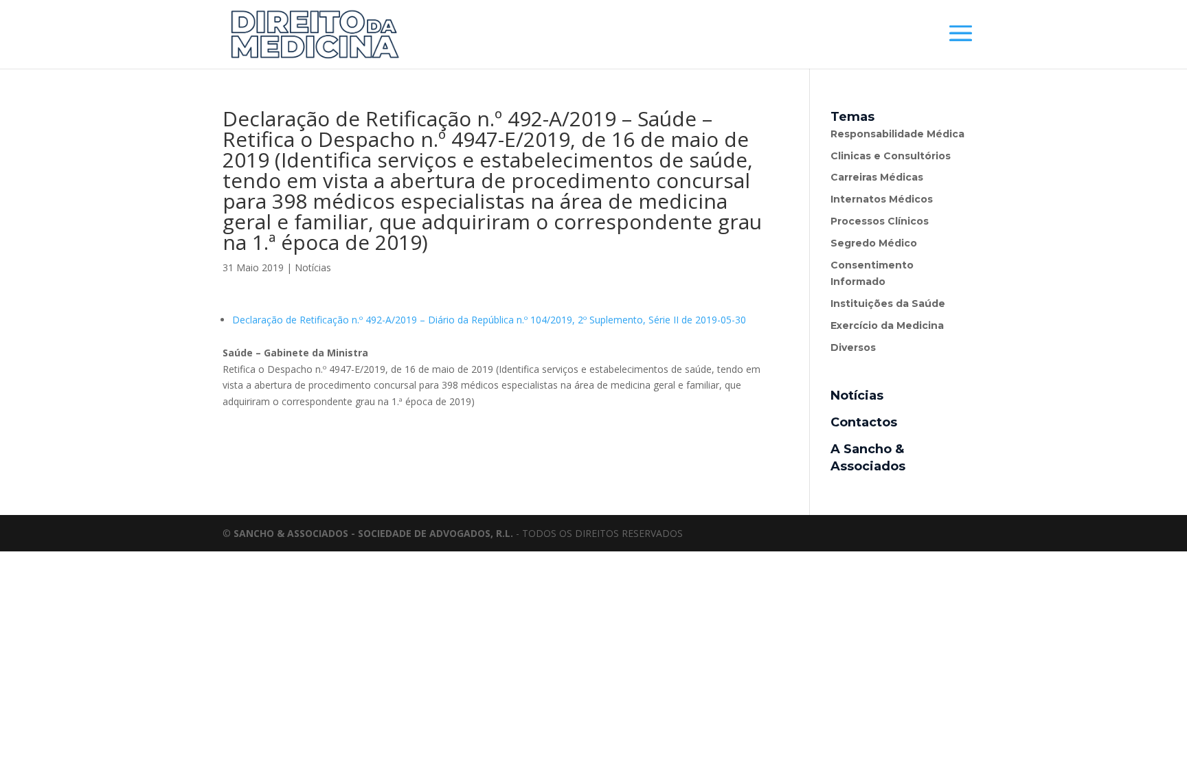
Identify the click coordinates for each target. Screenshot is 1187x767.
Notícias (313, 267)
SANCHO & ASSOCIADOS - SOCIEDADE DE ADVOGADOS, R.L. (373, 533)
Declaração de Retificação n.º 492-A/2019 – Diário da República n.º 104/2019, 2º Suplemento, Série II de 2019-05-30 (489, 319)
